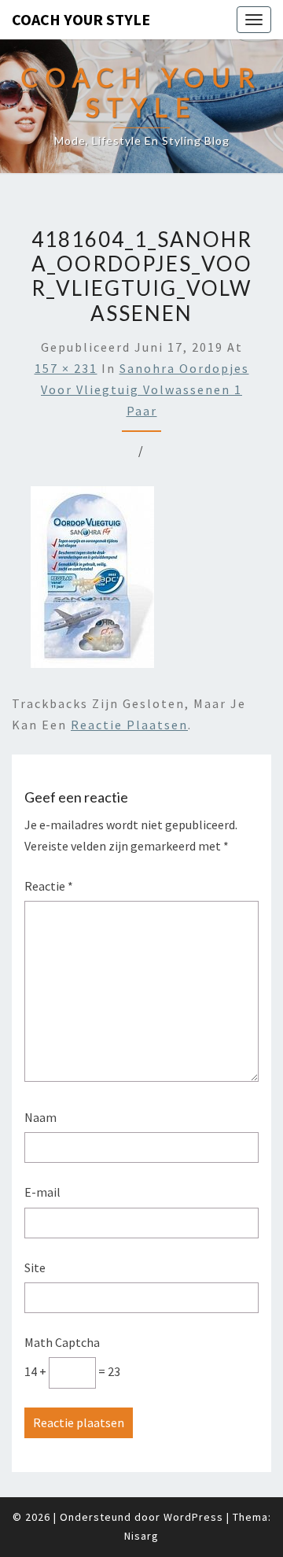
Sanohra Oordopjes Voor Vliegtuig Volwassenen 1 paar (145, 389)
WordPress (193, 1517)
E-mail (42, 1192)
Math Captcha (62, 1342)
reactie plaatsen (129, 724)
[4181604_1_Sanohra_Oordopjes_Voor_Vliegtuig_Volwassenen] (92, 581)
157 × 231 (66, 368)
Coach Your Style (81, 19)
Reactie (48, 886)
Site (35, 1267)
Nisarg (141, 1536)
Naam (40, 1117)
